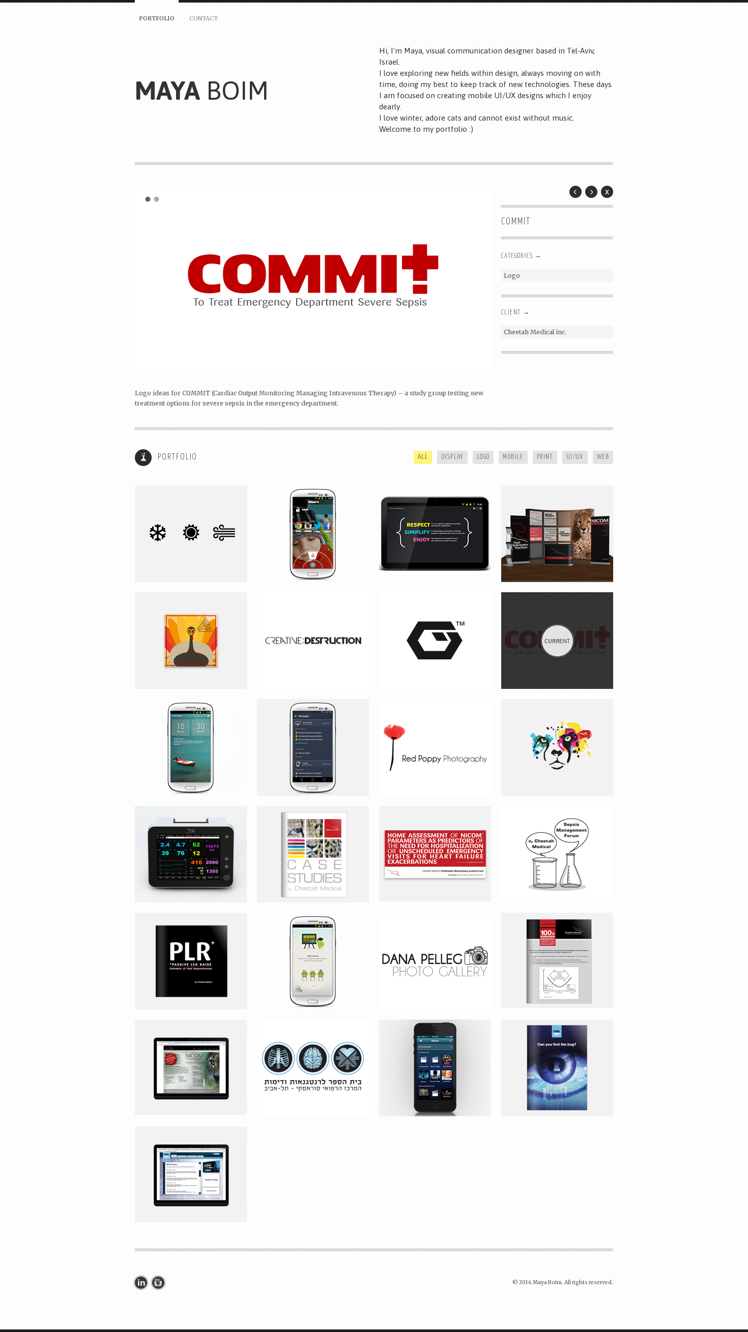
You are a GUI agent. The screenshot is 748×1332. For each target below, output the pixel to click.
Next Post (591, 192)
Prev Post (575, 192)
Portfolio (157, 18)
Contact (203, 18)
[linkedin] (143, 1283)
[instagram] (160, 1283)
